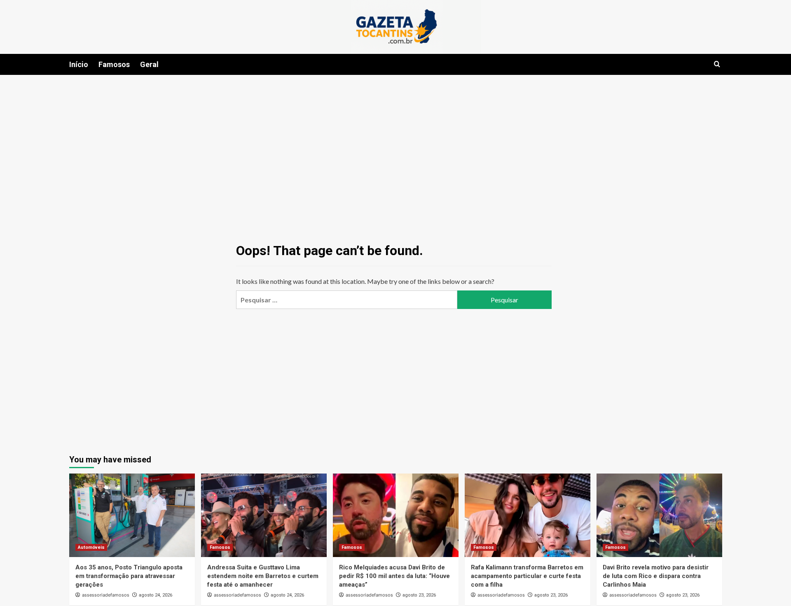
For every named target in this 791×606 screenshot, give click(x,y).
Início (78, 64)
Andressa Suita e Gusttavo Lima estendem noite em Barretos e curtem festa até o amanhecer (262, 576)
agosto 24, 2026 (155, 595)
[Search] (717, 64)
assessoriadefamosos (105, 595)
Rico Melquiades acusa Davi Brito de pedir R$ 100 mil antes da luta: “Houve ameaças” (394, 576)
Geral (149, 64)
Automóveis (91, 547)
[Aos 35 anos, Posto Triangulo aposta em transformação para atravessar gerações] (132, 515)
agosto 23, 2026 (419, 595)
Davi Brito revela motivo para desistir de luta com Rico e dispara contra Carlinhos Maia (656, 576)
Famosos (114, 64)
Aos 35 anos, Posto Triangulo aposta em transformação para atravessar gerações (129, 576)
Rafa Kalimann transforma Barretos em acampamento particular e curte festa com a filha (527, 576)
